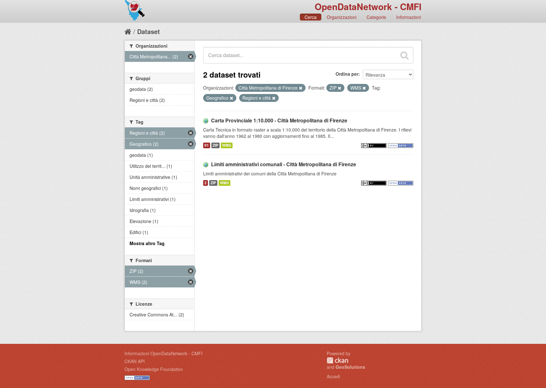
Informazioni (408, 17)
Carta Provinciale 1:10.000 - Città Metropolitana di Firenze (279, 120)
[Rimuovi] (300, 88)
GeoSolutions (350, 367)
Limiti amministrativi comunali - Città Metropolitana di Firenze (283, 164)
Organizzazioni (341, 17)
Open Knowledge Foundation (153, 369)
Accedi (333, 376)
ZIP (215, 145)
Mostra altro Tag (147, 243)
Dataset (148, 31)
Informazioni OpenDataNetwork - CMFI (163, 353)
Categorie (376, 17)
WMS (226, 145)
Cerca (311, 17)
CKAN (337, 360)
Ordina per (347, 74)
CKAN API (134, 361)
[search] (404, 55)
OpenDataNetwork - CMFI (368, 6)
